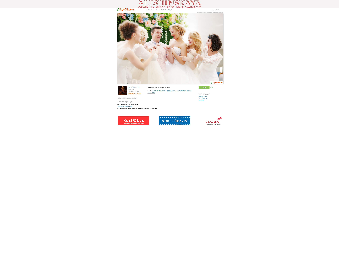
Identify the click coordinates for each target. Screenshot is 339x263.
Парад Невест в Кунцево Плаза (176, 90)
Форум (169, 9)
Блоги (163, 9)
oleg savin (201, 100)
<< (214, 12)
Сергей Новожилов (133, 87)
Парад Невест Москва (158, 90)
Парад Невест (204, 12)
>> (221, 12)
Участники (150, 9)
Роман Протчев (203, 96)
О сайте (218, 9)
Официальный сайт (134, 93)
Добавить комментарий (125, 106)
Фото (158, 9)
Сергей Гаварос (203, 98)
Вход (212, 9)
